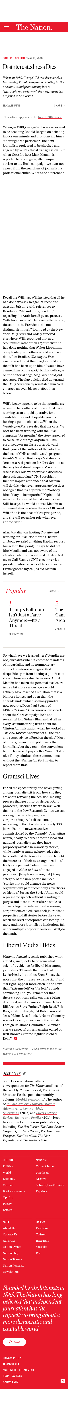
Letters (7, 1210)
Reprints (41, 1191)
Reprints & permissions (17, 1053)
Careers (17, 1375)
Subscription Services (50, 1185)
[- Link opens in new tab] (24, 1073)
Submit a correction (15, 1049)
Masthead (42, 1172)
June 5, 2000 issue (50, 117)
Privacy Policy (12, 1358)
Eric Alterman (11, 105)
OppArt (8, 1197)
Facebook (42, 1228)
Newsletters (10, 1271)
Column (20, 58)
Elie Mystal (16, 634)
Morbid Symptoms (29, 1099)
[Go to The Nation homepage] (34, 27)
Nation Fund (10, 1381)
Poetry (7, 1203)
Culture (8, 1185)
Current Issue (45, 1166)
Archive (41, 1178)
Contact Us (10, 1234)
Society (8, 58)
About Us (9, 1228)
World (7, 1172)
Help (6, 1375)
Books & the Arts (14, 1191)
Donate (14, 1342)
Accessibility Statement (18, 1370)
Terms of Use (11, 1364)
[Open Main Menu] (6, 27)
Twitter (41, 1234)
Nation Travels (12, 1259)
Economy (9, 1178)
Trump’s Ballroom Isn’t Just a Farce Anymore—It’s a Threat (26, 618)
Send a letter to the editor (46, 1049)
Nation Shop (11, 1253)
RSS (38, 1253)
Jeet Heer (11, 1073)
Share (58, 105)
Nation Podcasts (13, 1265)
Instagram (42, 1240)
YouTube (41, 1246)
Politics (8, 1166)
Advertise (9, 1240)
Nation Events (12, 1246)
